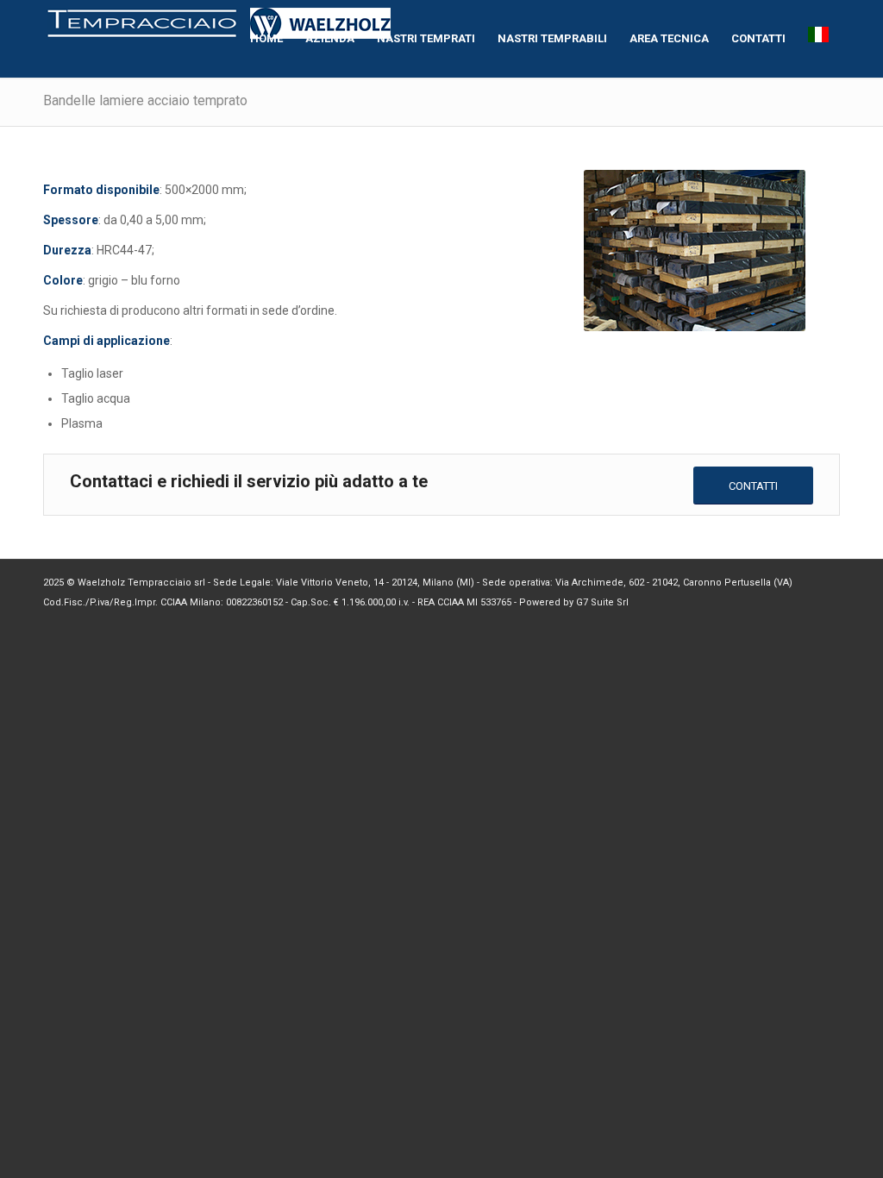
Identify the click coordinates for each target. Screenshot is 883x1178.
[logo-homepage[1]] (219, 39)
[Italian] (818, 39)
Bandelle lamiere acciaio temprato (145, 100)
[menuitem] (266, 39)
